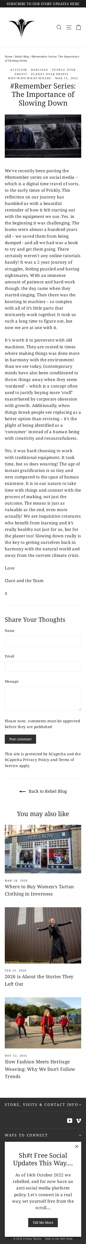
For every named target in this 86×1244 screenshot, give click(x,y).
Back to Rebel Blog (47, 791)
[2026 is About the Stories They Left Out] (43, 935)
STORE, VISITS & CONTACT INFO (41, 1104)
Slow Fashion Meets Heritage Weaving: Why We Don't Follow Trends (40, 1069)
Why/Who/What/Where (30, 78)
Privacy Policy (36, 759)
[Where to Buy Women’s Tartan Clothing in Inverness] (43, 849)
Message (11, 681)
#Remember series (23, 177)
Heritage (39, 69)
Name (9, 630)
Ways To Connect (26, 1135)
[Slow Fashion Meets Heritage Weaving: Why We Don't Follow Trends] (43, 1022)
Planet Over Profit (50, 74)
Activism (18, 69)
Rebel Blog (22, 56)
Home (9, 56)
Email (9, 656)
